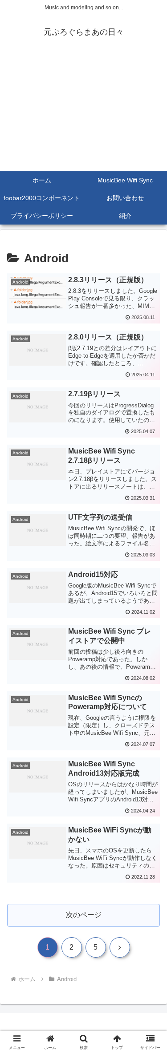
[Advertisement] (83, 112)
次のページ (84, 915)
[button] (149, 1036)
